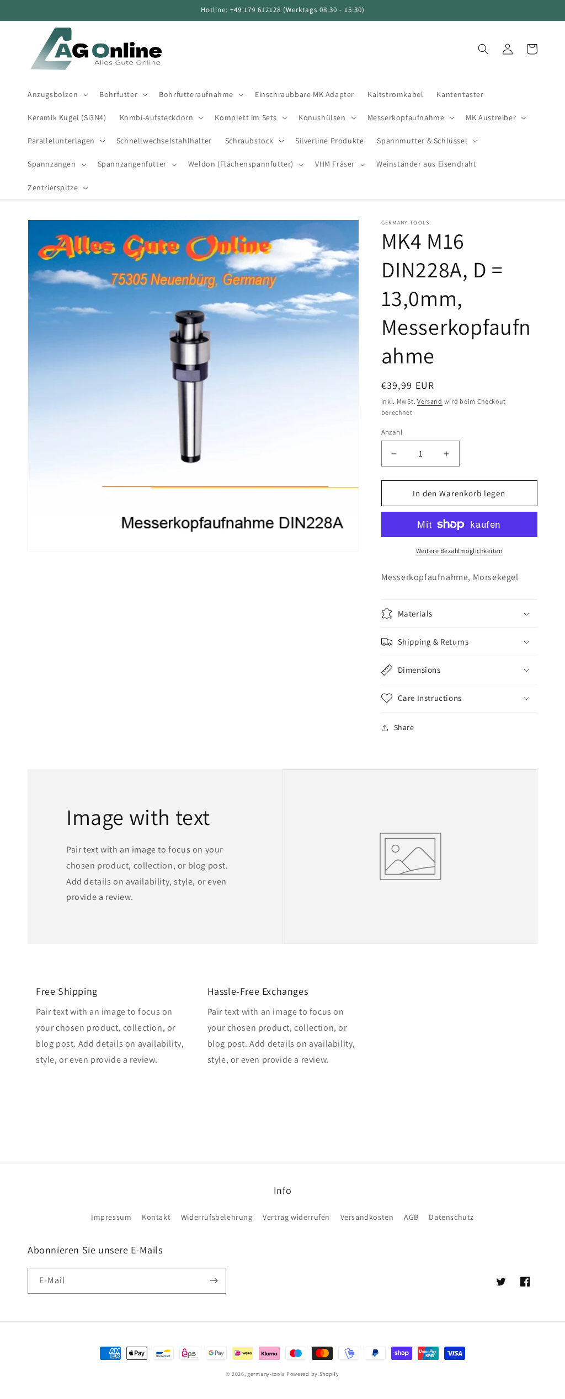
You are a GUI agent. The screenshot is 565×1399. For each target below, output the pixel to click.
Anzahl (391, 432)
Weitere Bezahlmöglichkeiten (459, 550)
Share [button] (404, 727)
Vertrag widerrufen (296, 1217)
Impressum (111, 1217)
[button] (57, 94)
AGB (411, 1217)
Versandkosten (367, 1217)
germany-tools (266, 1373)
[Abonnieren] (213, 1281)
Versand (430, 401)
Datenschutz (451, 1217)
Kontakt (156, 1217)
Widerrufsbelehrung (217, 1217)
